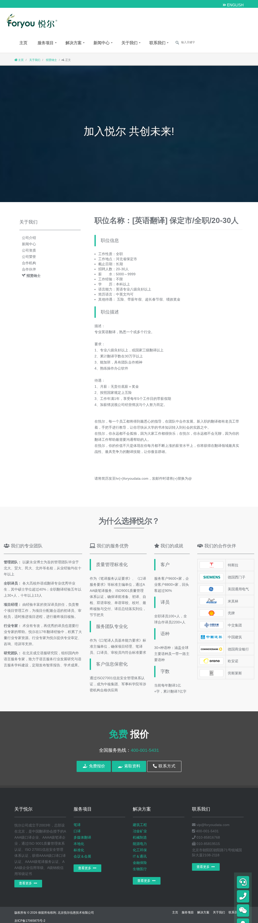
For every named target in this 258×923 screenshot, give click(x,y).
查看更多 (26, 883)
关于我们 (129, 43)
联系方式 (166, 766)
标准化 (79, 850)
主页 (23, 43)
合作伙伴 (29, 269)
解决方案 (74, 43)
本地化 (79, 844)
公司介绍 (29, 238)
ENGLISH (235, 5)
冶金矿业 (140, 831)
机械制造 (140, 837)
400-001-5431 (145, 750)
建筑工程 (140, 825)
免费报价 (96, 766)
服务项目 (46, 43)
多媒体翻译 (82, 837)
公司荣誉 (29, 257)
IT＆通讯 (140, 856)
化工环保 (140, 850)
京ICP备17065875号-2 (29, 920)
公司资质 (29, 250)
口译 (77, 831)
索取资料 (131, 766)
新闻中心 (101, 43)
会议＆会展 (82, 856)
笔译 (77, 825)
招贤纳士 (51, 59)
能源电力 (140, 844)
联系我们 (157, 43)
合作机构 (29, 263)
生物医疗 (140, 869)
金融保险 (140, 863)
